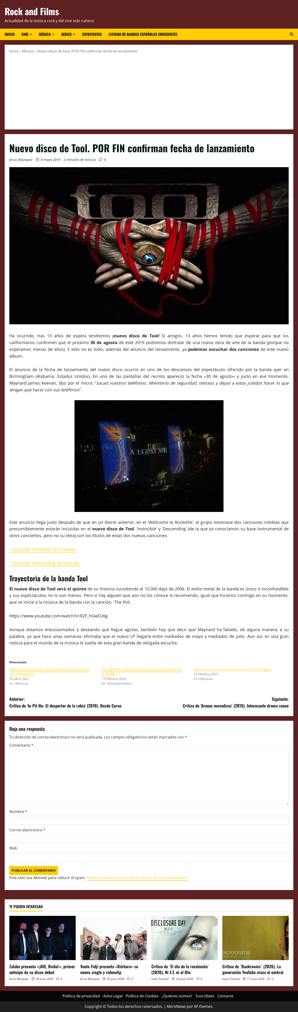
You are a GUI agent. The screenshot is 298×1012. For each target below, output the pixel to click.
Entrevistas (92, 34)
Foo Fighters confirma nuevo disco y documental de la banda (142, 671)
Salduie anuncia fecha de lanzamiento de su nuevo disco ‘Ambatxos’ (49, 671)
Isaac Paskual (160, 979)
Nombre (18, 811)
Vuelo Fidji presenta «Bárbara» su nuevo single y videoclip (109, 969)
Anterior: (65, 702)
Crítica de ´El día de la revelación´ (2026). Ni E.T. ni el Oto (180, 969)
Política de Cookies (142, 995)
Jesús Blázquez (21, 159)
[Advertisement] (149, 91)
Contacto (225, 995)
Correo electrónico (27, 830)
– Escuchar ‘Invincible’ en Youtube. (42, 549)
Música (45, 34)
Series (66, 34)
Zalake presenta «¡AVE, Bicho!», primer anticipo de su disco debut (42, 969)
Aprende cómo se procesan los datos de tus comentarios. (137, 877)
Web (13, 848)
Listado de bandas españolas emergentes (143, 34)
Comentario (21, 745)
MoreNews (176, 1006)
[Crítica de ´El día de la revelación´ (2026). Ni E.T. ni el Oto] (184, 938)
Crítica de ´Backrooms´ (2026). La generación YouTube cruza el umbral (252, 969)
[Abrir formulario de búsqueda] (291, 34)
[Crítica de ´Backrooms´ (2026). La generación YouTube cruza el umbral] (255, 938)
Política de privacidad (81, 995)
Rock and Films (32, 11)
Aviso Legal (112, 995)
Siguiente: (236, 702)
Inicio (9, 34)
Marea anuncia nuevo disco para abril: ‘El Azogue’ (232, 669)
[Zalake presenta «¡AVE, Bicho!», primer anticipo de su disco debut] (42, 938)
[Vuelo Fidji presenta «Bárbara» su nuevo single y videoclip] (113, 938)
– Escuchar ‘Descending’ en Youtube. (45, 563)
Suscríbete (205, 995)
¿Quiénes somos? (177, 995)
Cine (24, 34)
